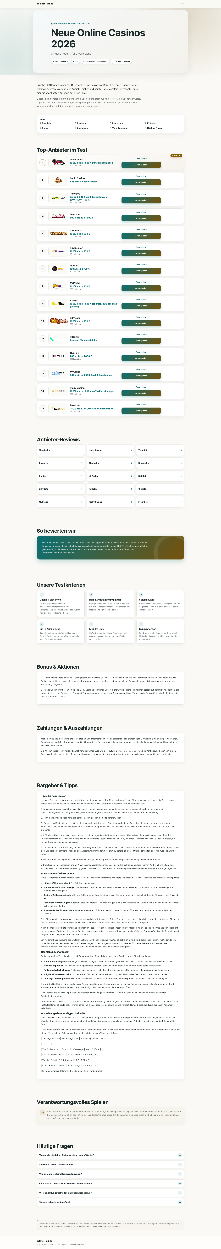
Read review (141, 159)
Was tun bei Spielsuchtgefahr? (54, 1202)
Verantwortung (120, 128)
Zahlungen (82, 128)
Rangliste (46, 123)
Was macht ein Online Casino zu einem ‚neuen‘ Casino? (66, 1155)
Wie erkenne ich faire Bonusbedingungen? (60, 1174)
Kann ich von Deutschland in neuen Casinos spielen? (65, 1183)
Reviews (81, 123)
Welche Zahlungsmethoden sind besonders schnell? (65, 1193)
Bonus (45, 128)
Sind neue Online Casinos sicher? (56, 1164)
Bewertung (117, 123)
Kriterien (151, 123)
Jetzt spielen (141, 165)
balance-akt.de (45, 3)
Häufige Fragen (155, 128)
